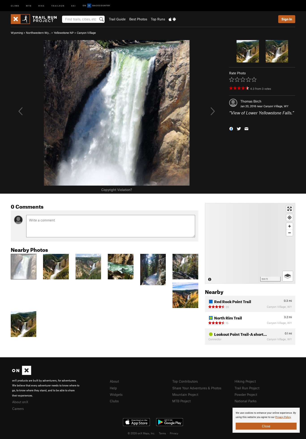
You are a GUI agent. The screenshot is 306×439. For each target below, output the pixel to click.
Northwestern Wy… (38, 32)
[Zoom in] (289, 226)
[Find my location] (289, 217)
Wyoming (17, 32)
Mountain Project (185, 394)
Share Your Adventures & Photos (196, 388)
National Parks (245, 401)
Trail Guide (117, 19)
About (114, 381)
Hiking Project (245, 381)
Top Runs (158, 19)
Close (266, 426)
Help (113, 388)
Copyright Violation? (116, 190)
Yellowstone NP (64, 32)
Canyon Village (86, 32)
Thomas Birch (250, 101)
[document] (266, 420)
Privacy (174, 433)
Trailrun (58, 5)
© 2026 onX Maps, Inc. (141, 433)
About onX (20, 402)
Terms (162, 433)
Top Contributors (185, 381)
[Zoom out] (289, 232)
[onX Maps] (21, 374)
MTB (29, 5)
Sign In (286, 19)
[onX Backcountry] (96, 6)
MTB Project (181, 401)
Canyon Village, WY (276, 106)
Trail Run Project (247, 388)
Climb (15, 5)
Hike (41, 5)
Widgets (116, 394)
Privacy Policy (283, 417)
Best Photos (138, 19)
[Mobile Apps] (172, 19)
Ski (73, 5)
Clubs (114, 401)
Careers (18, 409)
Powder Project (246, 394)
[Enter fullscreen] (289, 209)
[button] (231, 128)
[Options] (288, 276)
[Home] (36, 19)
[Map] (250, 243)
